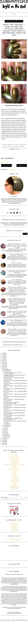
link (8, 222)
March (5, 434)
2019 (3, 360)
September (6, 425)
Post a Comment (5, 162)
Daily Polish (14, 463)
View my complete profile (14, 203)
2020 (3, 359)
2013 (3, 438)
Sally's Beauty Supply (14, 527)
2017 (3, 363)
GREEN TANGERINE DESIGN (19, 620)
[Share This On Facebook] (10, 149)
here (23, 344)
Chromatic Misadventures (14, 459)
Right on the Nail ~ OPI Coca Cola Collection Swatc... (12, 373)
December (6, 369)
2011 (3, 441)
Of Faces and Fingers (14, 478)
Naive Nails (14, 474)
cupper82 (14, 196)
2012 (3, 440)
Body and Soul (14, 458)
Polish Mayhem (14, 479)
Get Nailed (14, 467)
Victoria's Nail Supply (14, 530)
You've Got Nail (14, 489)
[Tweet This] (12, 149)
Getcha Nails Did (14, 468)
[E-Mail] (24, 202)
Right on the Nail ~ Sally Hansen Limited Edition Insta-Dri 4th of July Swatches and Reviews (17, 245)
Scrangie (15, 484)
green (17, 146)
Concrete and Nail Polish (14, 462)
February (6, 435)
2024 (3, 353)
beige (5, 146)
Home (13, 14)
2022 (3, 356)
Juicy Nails (14, 470)
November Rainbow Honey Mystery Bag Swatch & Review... (14, 376)
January (5, 437)
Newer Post (7, 165)
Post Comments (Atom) (14, 169)
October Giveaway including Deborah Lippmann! (17, 254)
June (4, 429)
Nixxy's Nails (14, 475)
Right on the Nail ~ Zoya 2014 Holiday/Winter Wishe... (11, 402)
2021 (3, 357)
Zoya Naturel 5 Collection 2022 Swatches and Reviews (17, 329)
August (5, 426)
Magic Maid (14, 471)
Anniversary (22, 144)
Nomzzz (14, 476)
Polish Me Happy (14, 480)
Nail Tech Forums (14, 540)
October (6, 423)
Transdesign (14, 529)
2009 (3, 444)
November (6, 371)
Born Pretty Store (15, 524)
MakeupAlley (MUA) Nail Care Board (15, 538)
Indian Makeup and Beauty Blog (14, 469)
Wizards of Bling (14, 487)
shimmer (21, 146)
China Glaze (11, 146)
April (4, 432)
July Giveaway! (17, 279)
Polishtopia (14, 482)
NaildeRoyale (14, 525)
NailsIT (14, 473)
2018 (3, 362)
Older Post (21, 165)
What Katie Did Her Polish (14, 486)
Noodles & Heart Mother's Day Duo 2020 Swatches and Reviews (17, 271)
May (4, 431)
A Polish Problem (14, 454)
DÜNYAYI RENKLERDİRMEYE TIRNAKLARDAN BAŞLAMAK (14, 465)
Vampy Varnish (14, 485)
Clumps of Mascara (14, 460)
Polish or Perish (14, 481)
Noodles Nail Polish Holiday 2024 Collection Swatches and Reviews (17, 312)
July (4, 428)
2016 (3, 365)
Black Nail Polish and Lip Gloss (14, 457)
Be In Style (14, 456)
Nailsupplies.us (14, 526)
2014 (3, 368)
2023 (3, 354)
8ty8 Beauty (14, 522)
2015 (3, 366)
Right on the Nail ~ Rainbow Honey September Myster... (13, 419)
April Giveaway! (16, 263)
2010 (3, 443)
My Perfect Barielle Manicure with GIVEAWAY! (17, 320)
